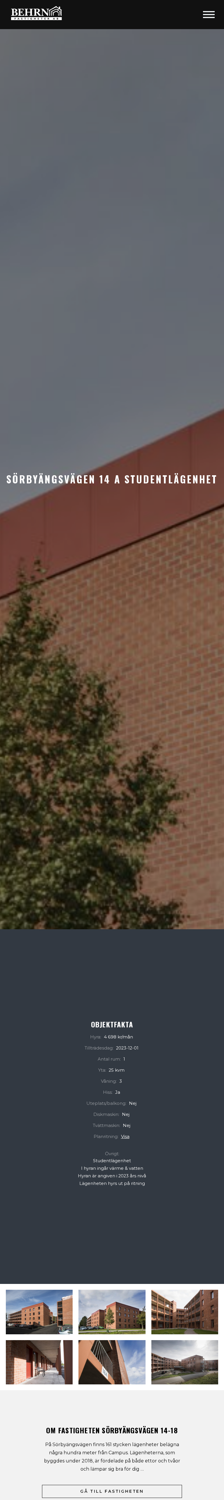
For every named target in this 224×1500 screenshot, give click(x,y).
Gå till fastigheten (112, 1491)
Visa (125, 1136)
